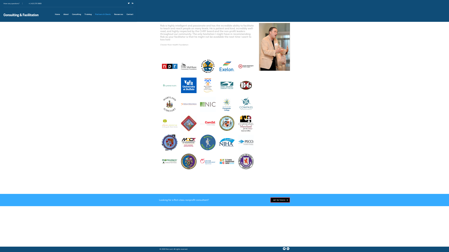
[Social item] (129, 3)
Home (57, 14)
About (66, 14)
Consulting (76, 14)
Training (88, 14)
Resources (118, 14)
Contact (130, 14)
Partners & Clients (103, 14)
